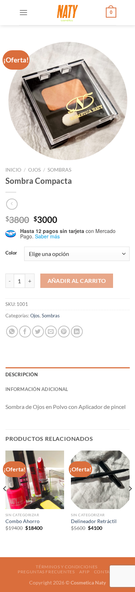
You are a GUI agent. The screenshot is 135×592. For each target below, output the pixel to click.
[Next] (130, 503)
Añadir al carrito (77, 281)
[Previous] (5, 503)
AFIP (84, 571)
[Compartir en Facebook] (25, 331)
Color (11, 253)
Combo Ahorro (22, 521)
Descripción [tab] (21, 374)
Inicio (13, 170)
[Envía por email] (51, 331)
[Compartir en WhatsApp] (12, 331)
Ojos (34, 170)
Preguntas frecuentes (46, 571)
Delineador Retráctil (94, 521)
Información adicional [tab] (36, 389)
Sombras (59, 170)
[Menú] (23, 12)
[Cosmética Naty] (67, 12)
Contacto (106, 571)
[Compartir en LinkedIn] (77, 331)
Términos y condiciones (66, 566)
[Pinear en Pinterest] (64, 331)
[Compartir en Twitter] (38, 331)
